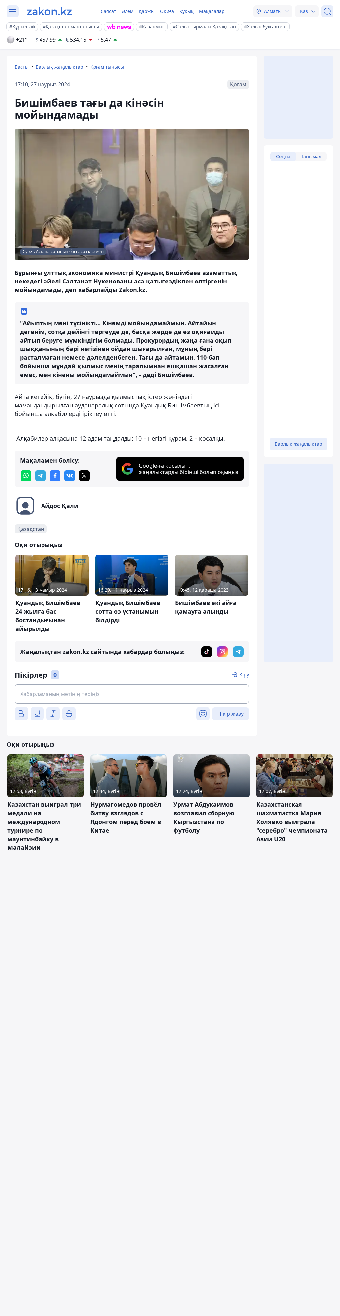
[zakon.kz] (49, 11)
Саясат (108, 11)
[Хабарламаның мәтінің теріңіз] (132, 694)
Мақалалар (212, 11)
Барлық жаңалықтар (59, 67)
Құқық (186, 11)
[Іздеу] (327, 11)
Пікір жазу (230, 713)
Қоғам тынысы (107, 67)
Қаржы (147, 11)
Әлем (127, 11)
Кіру (244, 674)
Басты (22, 67)
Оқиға (167, 11)
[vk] (70, 476)
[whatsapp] (26, 476)
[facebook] (55, 476)
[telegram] (40, 476)
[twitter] (84, 476)
